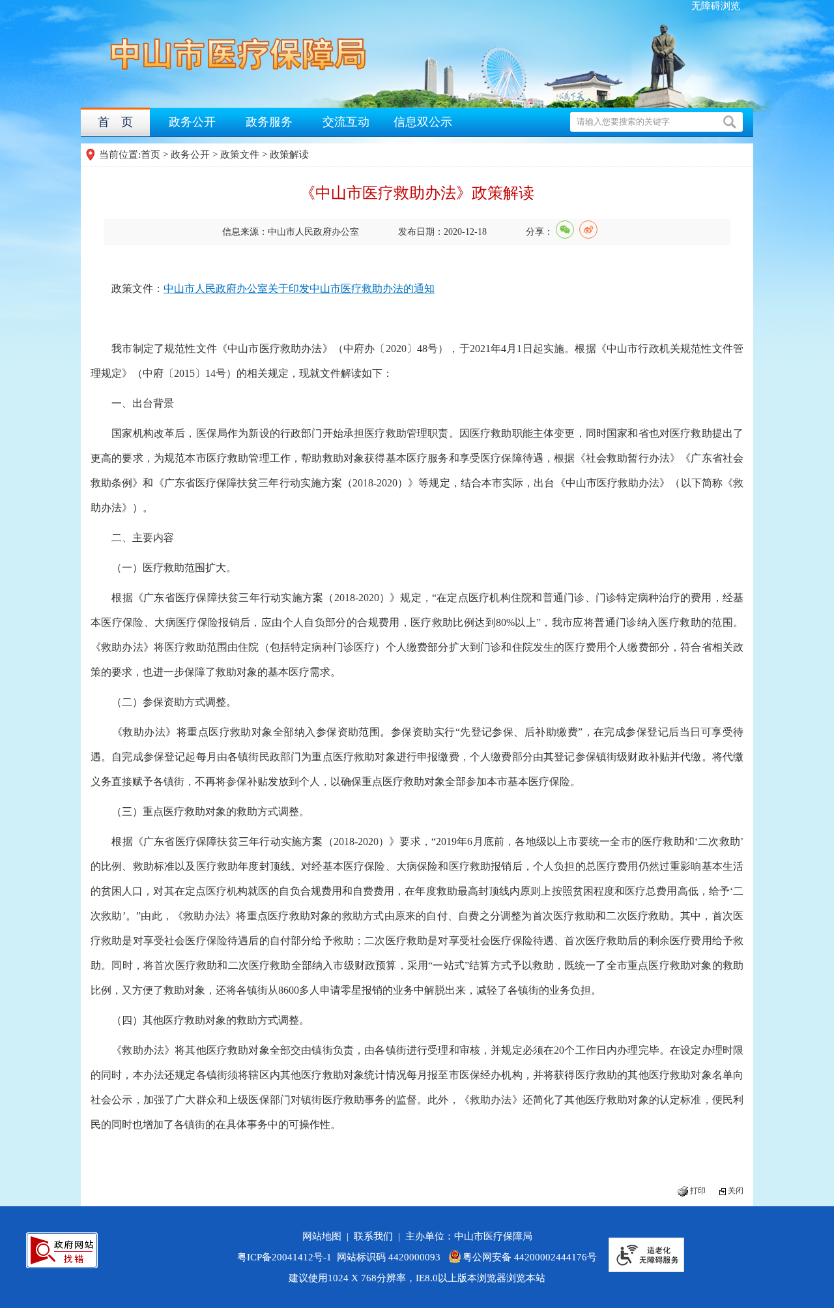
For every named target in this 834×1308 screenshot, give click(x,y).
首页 (150, 154)
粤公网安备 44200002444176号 (530, 1257)
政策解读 (289, 154)
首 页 (115, 121)
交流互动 (346, 121)
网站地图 (324, 1236)
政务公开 (192, 121)
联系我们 (376, 1236)
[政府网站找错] (62, 1250)
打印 (698, 1190)
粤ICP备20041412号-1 (284, 1257)
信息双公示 (423, 121)
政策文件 (239, 154)
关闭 (735, 1190)
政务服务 (269, 121)
